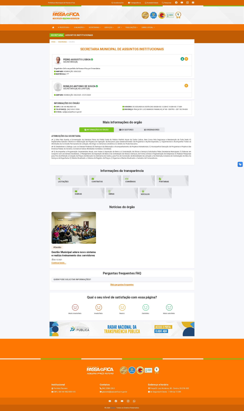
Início (53, 42)
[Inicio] (53, 27)
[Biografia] (182, 59)
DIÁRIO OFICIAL (148, 27)
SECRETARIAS (94, 27)
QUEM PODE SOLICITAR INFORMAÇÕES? (72, 279)
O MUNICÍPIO (79, 27)
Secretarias (62, 42)
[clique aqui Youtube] (122, 401)
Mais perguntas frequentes (122, 285)
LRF (119, 27)
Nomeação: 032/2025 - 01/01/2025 (77, 95)
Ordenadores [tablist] (152, 130)
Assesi (113, 408)
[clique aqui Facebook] (116, 401)
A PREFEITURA (63, 27)
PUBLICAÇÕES (131, 27)
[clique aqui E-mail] (110, 401)
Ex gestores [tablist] (127, 130)
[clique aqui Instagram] (128, 401)
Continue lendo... (58, 263)
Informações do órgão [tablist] (97, 130)
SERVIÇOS (108, 27)
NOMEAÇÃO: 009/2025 (72, 71)
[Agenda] (186, 59)
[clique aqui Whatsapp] (134, 401)
